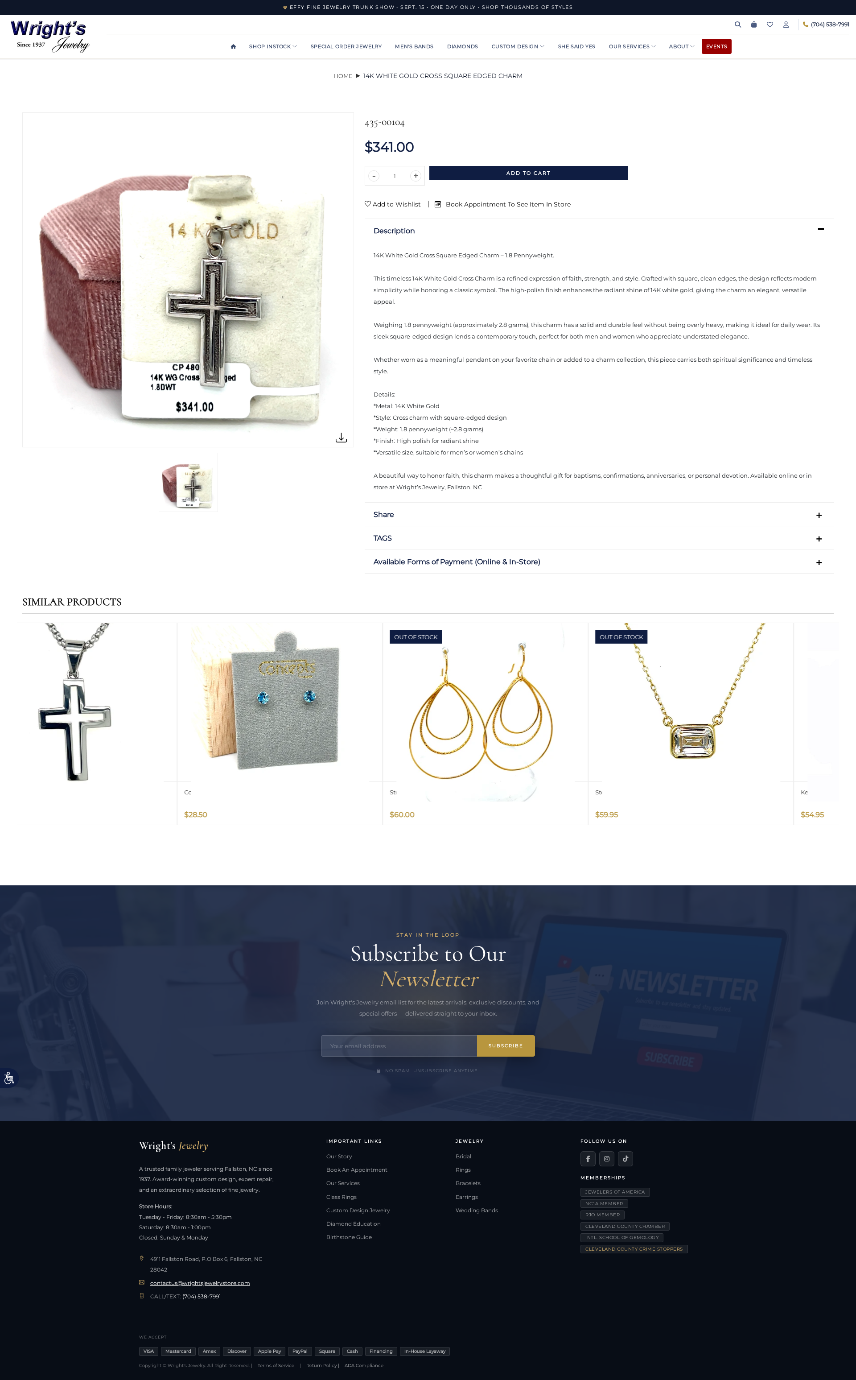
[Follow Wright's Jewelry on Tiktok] (625, 1158)
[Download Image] (341, 438)
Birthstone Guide (349, 1237)
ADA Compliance (364, 1365)
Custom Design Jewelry (358, 1210)
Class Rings (341, 1197)
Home (343, 75)
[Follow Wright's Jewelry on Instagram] (606, 1158)
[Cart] (753, 24)
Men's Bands (414, 46)
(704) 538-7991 (201, 1296)
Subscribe (506, 1046)
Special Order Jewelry (346, 46)
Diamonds (462, 46)
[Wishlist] (770, 24)
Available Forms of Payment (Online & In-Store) (457, 562)
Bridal (463, 1156)
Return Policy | (322, 1365)
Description (394, 231)
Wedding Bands (477, 1210)
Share (384, 514)
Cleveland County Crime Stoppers (634, 1249)
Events (717, 46)
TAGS (383, 538)
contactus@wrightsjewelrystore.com (200, 1283)
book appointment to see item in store (507, 204)
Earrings (467, 1197)
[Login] (786, 24)
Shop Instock (270, 46)
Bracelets (468, 1183)
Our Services (630, 46)
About (679, 46)
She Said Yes (577, 46)
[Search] (737, 24)
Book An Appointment (356, 1170)
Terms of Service (276, 1365)
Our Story (339, 1156)
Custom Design (516, 46)
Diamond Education (353, 1224)
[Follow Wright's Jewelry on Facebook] (588, 1158)
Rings (463, 1170)
